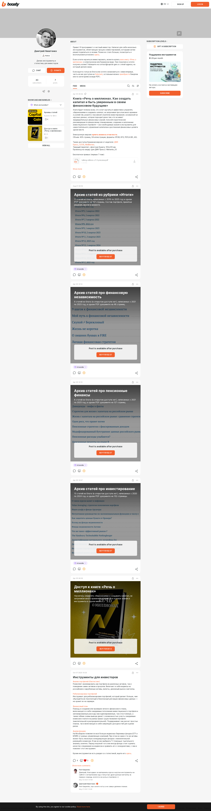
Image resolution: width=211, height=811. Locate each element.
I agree (161, 807)
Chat (38, 70)
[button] (11, 4)
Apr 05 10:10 (77, 382)
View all (46, 145)
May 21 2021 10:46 (85, 789)
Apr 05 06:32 (78, 94)
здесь (96, 55)
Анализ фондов (79, 731)
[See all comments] (74, 177)
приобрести (125, 74)
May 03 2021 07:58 (86, 780)
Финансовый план (80, 706)
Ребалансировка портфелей (85, 694)
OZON (81, 145)
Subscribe (165, 93)
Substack (99, 74)
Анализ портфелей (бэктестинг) (86, 681)
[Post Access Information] (133, 94)
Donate (57, 70)
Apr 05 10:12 (77, 284)
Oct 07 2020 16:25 (80, 673)
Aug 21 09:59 (78, 186)
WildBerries (89, 145)
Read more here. (83, 807)
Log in (200, 4)
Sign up (180, 4)
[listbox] (163, 4)
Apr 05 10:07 (78, 480)
